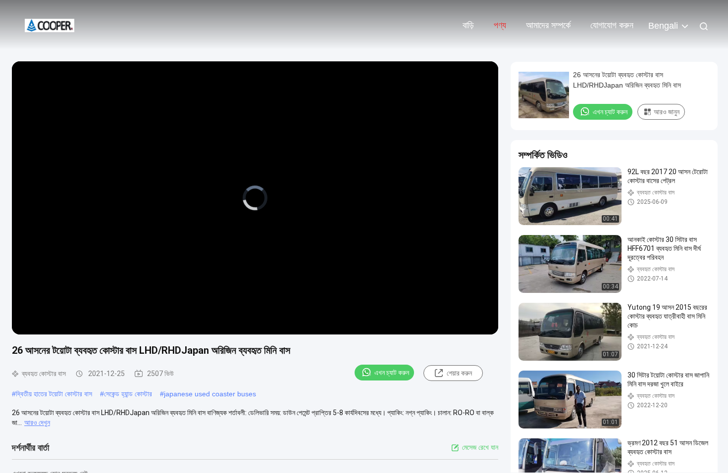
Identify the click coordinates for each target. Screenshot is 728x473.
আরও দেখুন (37, 422)
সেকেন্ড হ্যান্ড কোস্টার (128, 394)
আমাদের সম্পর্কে (548, 25)
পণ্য (500, 25)
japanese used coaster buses (210, 394)
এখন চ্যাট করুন (391, 373)
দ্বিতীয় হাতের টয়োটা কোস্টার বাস (54, 394)
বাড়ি (468, 25)
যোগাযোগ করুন (611, 25)
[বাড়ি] (49, 25)
